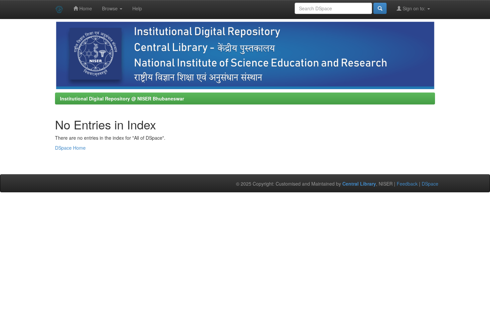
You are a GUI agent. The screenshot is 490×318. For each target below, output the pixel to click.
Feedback (407, 183)
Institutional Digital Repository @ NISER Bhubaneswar (122, 98)
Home (85, 8)
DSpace (430, 183)
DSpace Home (70, 147)
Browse (110, 8)
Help (137, 8)
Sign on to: (414, 8)
